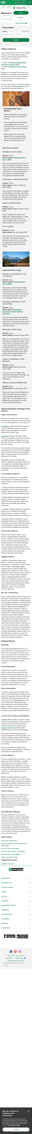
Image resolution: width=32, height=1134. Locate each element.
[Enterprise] (2, 2)
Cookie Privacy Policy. (14, 1125)
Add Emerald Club (20, 23)
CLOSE (16, 1129)
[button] (29, 2)
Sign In (21, 13)
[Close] (28, 1111)
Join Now (20, 17)
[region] (16, 1121)
